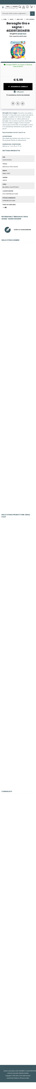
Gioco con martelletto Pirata (18, 768)
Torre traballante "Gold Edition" (18, 358)
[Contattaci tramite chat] (19, 7)
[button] (32, 7)
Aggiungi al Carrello (19, 87)
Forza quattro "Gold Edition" (18, 491)
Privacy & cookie (24, 1078)
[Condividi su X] (18, 103)
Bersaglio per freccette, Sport (18, 269)
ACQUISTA (19, 284)
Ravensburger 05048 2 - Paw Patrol (18, 953)
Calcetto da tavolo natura (18, 314)
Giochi (5, 180)
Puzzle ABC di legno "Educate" (18, 723)
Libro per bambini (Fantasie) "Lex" (18, 679)
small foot (6, 173)
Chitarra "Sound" (18, 546)
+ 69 (4, 207)
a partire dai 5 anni (9, 200)
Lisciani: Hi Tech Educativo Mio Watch (18, 1042)
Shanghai (18, 402)
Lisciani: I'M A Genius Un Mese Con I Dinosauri (18, 821)
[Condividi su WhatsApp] (22, 103)
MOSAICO (18, 998)
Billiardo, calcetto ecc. (11, 187)
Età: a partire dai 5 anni (10, 194)
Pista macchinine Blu (18, 447)
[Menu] (3, 7)
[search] (32, 13)
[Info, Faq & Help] (27, 7)
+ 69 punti (20, 92)
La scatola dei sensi (18, 635)
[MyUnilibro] (23, 7)
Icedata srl (16, 1078)
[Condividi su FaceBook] (13, 103)
